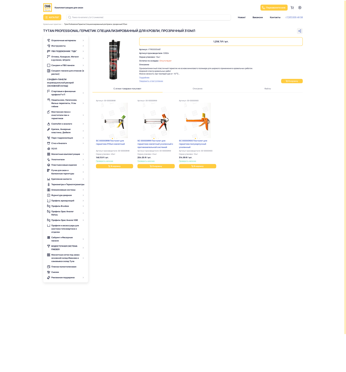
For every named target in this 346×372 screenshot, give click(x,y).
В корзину (293, 81)
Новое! (242, 17)
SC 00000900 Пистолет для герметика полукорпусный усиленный (193, 144)
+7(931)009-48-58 (294, 17)
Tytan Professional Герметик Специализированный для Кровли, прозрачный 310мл (95, 24)
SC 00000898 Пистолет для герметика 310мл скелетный (110, 142)
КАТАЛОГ (54, 17)
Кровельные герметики (52, 24)
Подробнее (144, 77)
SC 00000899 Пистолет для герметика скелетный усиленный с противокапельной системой (155, 144)
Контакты (275, 17)
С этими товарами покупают (127, 88)
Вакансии (258, 17)
